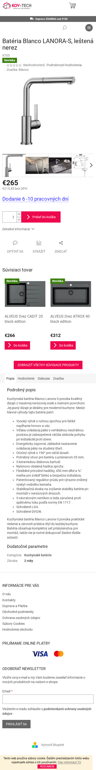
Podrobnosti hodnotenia (64, 65)
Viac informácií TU (69, 762)
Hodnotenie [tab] (26, 378)
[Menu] (89, 27)
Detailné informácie (16, 229)
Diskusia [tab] (44, 378)
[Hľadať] (64, 27)
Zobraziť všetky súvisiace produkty (48, 365)
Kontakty (9, 600)
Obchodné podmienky (18, 612)
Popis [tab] (10, 378)
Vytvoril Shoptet (52, 744)
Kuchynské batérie (38, 555)
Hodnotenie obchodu (17, 629)
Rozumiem (47, 766)
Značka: (18, 70)
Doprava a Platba (14, 606)
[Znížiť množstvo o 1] (19, 219)
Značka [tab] (58, 378)
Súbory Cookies (13, 624)
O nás (6, 594)
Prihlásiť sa (16, 724)
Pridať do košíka (44, 217)
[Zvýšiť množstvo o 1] (19, 214)
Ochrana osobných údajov (21, 618)
